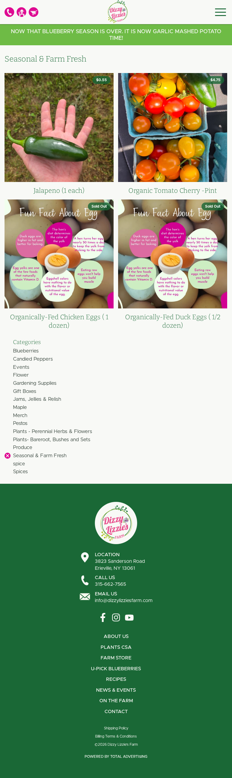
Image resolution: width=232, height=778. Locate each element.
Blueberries (26, 350)
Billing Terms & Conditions (116, 736)
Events (21, 367)
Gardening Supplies (34, 383)
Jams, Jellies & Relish (37, 399)
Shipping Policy (116, 728)
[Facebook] (102, 617)
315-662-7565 (110, 581)
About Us (116, 636)
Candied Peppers (33, 359)
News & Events (116, 690)
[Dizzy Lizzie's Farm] (117, 11)
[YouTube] (129, 617)
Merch (20, 415)
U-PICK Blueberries (116, 668)
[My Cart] (33, 12)
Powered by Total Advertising (116, 756)
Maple (20, 407)
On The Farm (116, 700)
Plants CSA (116, 647)
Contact (116, 711)
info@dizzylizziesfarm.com (124, 597)
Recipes (116, 679)
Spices (20, 471)
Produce (22, 447)
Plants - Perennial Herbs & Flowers (52, 431)
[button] (8, 456)
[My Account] (21, 12)
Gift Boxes (24, 391)
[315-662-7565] (9, 12)
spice (19, 463)
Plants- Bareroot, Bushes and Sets (51, 439)
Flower (21, 375)
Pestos (20, 423)
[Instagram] (116, 617)
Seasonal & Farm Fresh (39, 455)
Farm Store (116, 657)
